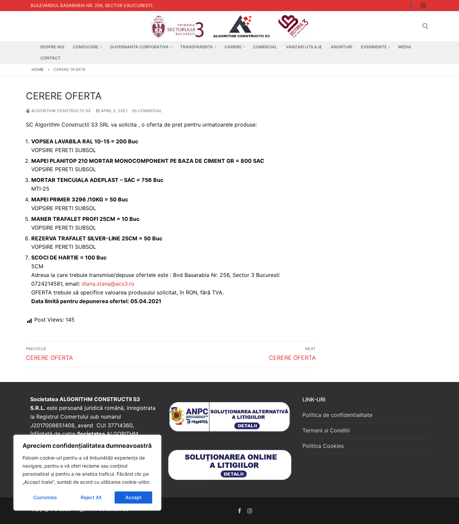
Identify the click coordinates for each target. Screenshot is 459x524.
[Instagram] (423, 5)
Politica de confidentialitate (337, 415)
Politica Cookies (323, 445)
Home (38, 69)
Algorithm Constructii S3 (60, 110)
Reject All (91, 497)
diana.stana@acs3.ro (108, 283)
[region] (87, 473)
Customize (45, 497)
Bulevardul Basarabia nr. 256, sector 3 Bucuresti (91, 5)
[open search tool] (425, 26)
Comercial (149, 110)
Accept (133, 497)
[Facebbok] (411, 5)
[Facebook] (240, 511)
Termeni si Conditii (326, 430)
